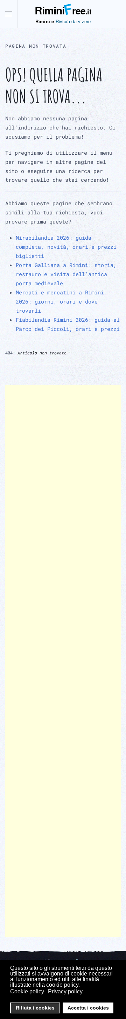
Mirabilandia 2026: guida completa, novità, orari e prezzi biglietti (66, 246)
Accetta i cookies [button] (88, 1008)
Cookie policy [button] (27, 991)
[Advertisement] (63, 661)
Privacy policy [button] (65, 991)
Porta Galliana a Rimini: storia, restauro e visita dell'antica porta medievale (66, 274)
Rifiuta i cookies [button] (35, 1008)
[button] (8, 14)
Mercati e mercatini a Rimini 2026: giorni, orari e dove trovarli (60, 301)
